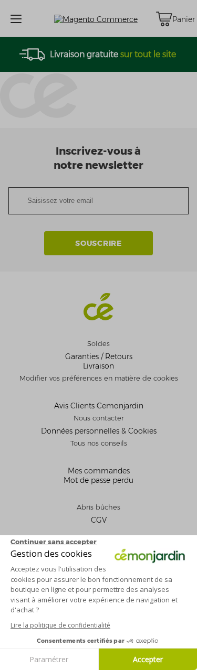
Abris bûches (98, 507)
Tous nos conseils (98, 443)
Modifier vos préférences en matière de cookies (98, 378)
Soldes (98, 344)
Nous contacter (99, 418)
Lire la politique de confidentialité (60, 625)
